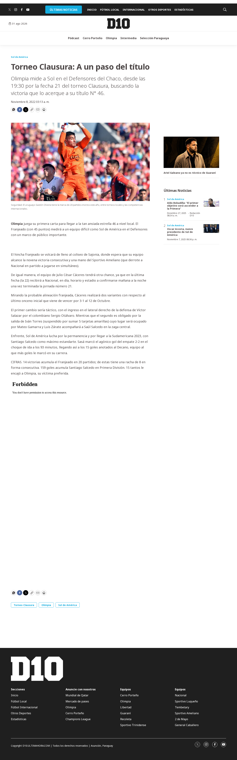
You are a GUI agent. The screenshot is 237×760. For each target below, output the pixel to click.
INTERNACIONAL (134, 9)
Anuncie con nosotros (81, 689)
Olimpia (111, 38)
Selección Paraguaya (154, 38)
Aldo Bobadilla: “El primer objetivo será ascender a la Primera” (182, 205)
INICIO (92, 9)
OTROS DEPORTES (159, 9)
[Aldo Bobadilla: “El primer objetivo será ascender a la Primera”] (211, 202)
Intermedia (128, 38)
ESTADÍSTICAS (184, 9)
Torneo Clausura (24, 605)
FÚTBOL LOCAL (109, 9)
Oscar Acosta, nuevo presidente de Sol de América (180, 232)
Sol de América (19, 56)
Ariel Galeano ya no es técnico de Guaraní (190, 172)
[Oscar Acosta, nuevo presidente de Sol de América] (211, 228)
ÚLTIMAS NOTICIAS (63, 10)
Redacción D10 (195, 214)
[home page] (118, 23)
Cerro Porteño (92, 38)
